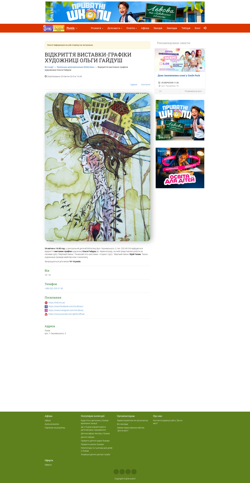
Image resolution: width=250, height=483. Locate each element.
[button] (71, 28)
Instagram (122, 471)
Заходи (158, 28)
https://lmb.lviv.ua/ (56, 302)
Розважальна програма (194, 91)
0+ (160, 91)
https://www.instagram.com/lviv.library (65, 310)
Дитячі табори (87, 437)
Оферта (48, 465)
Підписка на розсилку (55, 428)
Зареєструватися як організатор (132, 420)
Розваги (96, 28)
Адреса (133, 84)
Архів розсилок (52, 424)
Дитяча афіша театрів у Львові (95, 433)
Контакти (145, 84)
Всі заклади (122, 424)
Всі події (49, 67)
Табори (185, 28)
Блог (198, 28)
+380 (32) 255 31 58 (54, 288)
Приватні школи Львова (92, 444)
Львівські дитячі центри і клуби (95, 454)
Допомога (114, 28)
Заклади (172, 28)
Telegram (128, 471)
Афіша (145, 28)
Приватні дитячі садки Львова (95, 441)
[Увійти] (205, 28)
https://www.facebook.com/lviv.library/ (65, 306)
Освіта (130, 28)
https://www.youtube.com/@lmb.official (66, 314)
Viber (134, 471)
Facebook (116, 471)
